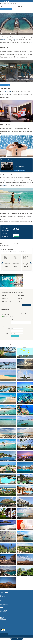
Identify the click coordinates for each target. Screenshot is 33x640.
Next (30, 263)
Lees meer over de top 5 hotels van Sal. (19, 222)
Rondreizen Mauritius (3, 600)
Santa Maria (3, 39)
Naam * (8, 328)
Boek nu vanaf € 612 (26, 305)
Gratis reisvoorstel (15, 336)
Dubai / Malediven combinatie (4, 604)
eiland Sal (15, 39)
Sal (14, 211)
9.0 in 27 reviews (21, 296)
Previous (2, 263)
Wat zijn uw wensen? (6, 322)
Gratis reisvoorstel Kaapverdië (16, 638)
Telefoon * (8, 333)
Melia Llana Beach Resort (7, 91)
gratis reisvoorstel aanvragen (6, 8)
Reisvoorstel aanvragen (5, 85)
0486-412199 (4, 233)
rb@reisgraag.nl (5, 236)
